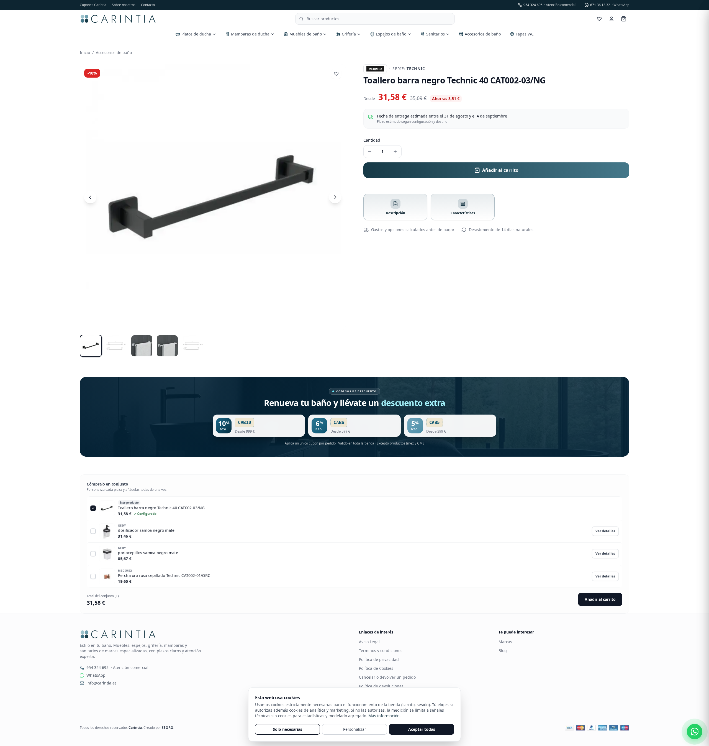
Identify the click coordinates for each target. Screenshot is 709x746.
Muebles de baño (305, 34)
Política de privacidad (379, 659)
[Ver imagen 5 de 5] (193, 346)
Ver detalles (605, 531)
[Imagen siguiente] (335, 197)
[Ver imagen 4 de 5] (167, 346)
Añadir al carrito (600, 599)
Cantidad (371, 140)
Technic (416, 68)
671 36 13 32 (609, 5)
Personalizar (354, 729)
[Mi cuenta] (611, 18)
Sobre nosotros (123, 5)
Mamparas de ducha (250, 34)
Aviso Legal (369, 641)
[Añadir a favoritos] (336, 74)
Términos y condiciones (380, 650)
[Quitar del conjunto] (93, 508)
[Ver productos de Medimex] (375, 68)
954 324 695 (549, 5)
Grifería (349, 34)
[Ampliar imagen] (213, 197)
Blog (503, 650)
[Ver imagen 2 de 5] (116, 346)
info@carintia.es (101, 683)
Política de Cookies (376, 668)
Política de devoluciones (381, 686)
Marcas (505, 641)
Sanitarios (435, 34)
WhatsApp (96, 675)
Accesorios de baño (483, 34)
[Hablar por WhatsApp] (694, 731)
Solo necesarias (287, 729)
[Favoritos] (599, 18)
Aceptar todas (421, 729)
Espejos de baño (391, 34)
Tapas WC (525, 34)
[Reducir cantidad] (370, 151)
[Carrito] (623, 18)
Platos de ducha (196, 34)
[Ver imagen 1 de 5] (91, 346)
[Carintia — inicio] (118, 19)
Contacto (148, 5)
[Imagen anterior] (90, 197)
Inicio (85, 52)
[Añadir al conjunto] (93, 531)
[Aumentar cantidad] (395, 151)
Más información (384, 715)
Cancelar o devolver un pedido (387, 677)
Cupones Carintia (93, 5)
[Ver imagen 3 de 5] (142, 346)
